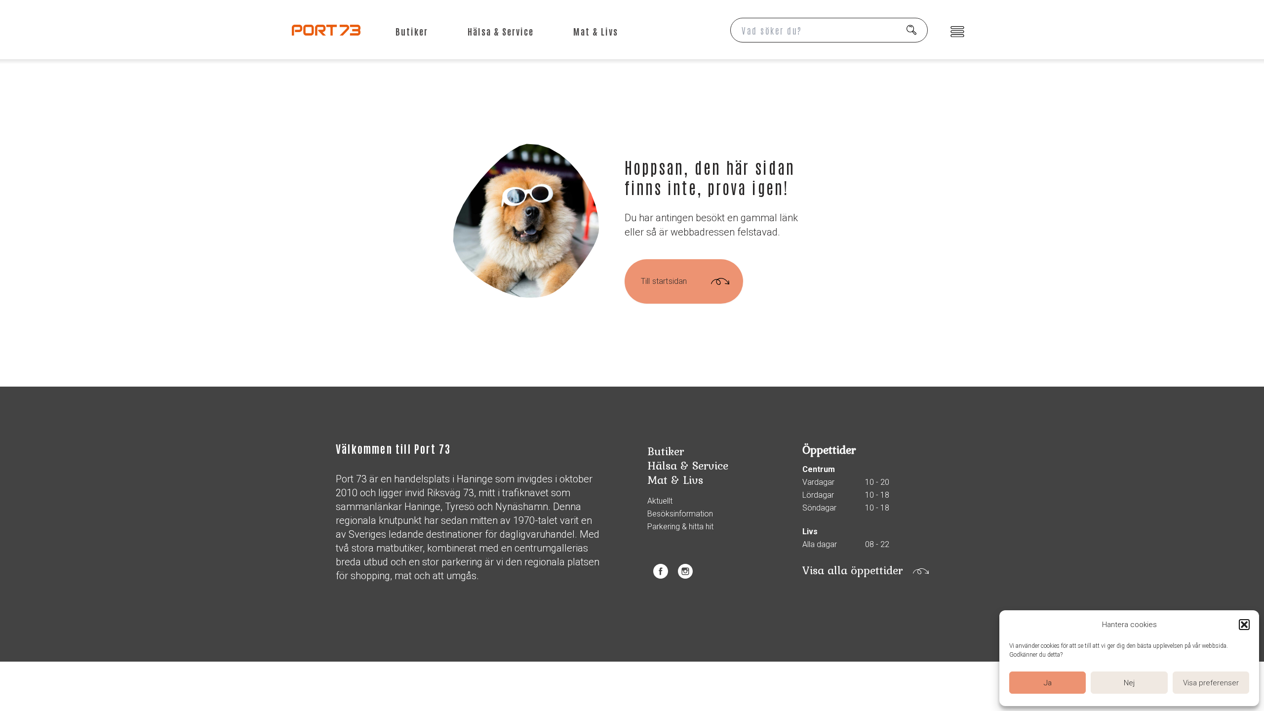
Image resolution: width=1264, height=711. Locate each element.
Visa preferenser (1211, 682)
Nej (1129, 682)
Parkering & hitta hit (680, 527)
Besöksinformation (680, 514)
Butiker (411, 31)
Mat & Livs (595, 31)
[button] (1244, 625)
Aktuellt (659, 501)
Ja (1048, 682)
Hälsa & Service (501, 31)
